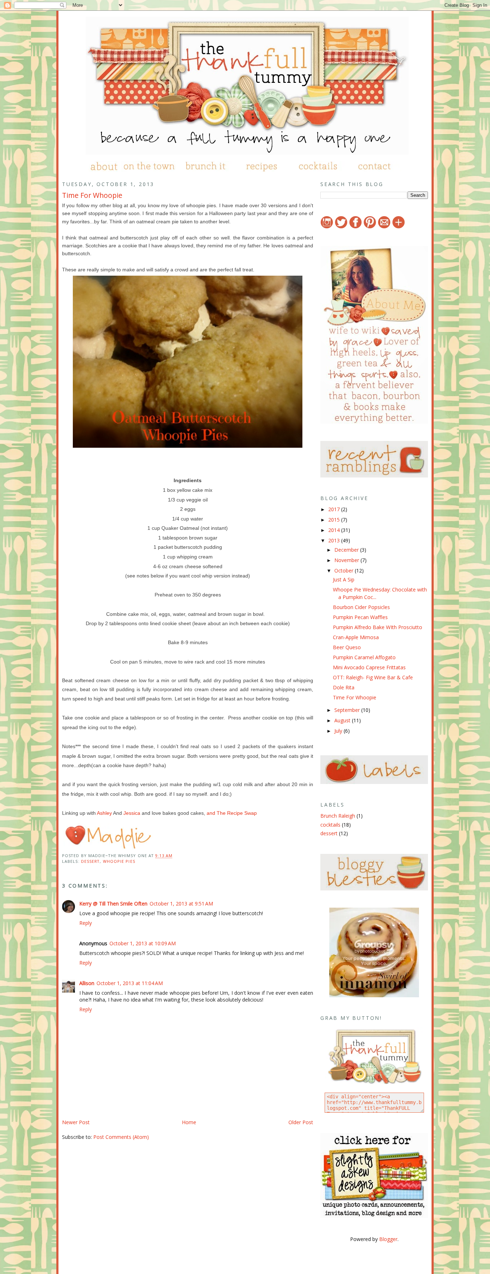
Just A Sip (343, 579)
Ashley (104, 813)
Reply (85, 922)
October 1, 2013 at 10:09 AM (142, 943)
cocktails (330, 824)
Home (189, 1122)
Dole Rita (343, 687)
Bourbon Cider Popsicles (361, 607)
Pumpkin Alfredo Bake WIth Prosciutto (377, 627)
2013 (334, 540)
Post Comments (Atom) (121, 1136)
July (339, 730)
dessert (90, 861)
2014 (334, 530)
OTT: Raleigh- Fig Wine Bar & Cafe (373, 677)
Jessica (131, 813)
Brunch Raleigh (337, 815)
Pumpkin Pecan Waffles (360, 617)
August (343, 720)
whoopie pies (119, 861)
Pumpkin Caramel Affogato (364, 657)
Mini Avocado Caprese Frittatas (369, 667)
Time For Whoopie (92, 195)
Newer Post (76, 1122)
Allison (86, 983)
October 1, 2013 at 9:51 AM (181, 903)
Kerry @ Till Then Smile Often (113, 903)
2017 (334, 509)
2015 (334, 519)
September (347, 710)
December (347, 549)
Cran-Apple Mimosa (356, 637)
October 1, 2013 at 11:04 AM (129, 983)
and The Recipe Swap (232, 813)
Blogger (388, 1239)
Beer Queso (347, 647)
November (347, 560)
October (344, 570)
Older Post (300, 1122)
